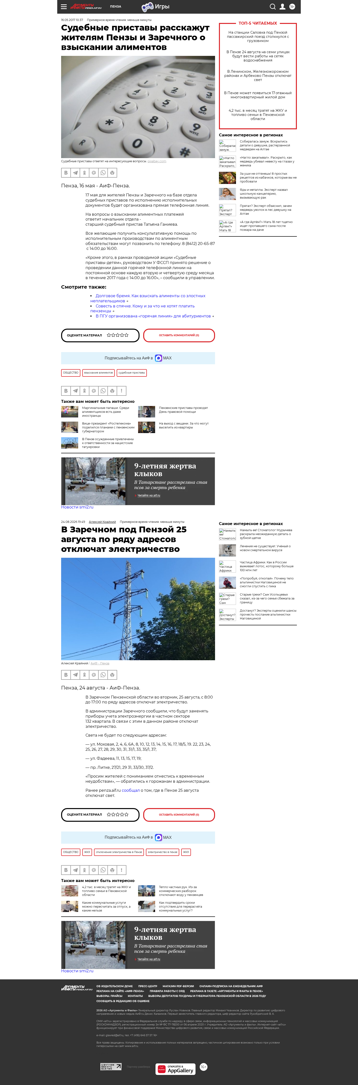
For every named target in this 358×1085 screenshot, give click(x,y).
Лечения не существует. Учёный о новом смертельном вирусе (265, 548)
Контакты (135, 996)
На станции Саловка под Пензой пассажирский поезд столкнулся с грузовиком (258, 36)
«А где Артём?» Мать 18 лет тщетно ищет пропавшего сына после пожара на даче (266, 226)
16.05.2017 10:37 (72, 20)
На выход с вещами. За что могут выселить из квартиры (184, 425)
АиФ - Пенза (100, 663)
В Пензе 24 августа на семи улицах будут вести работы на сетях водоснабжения (258, 56)
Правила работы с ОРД (167, 991)
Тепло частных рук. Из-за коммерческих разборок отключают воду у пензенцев (181, 891)
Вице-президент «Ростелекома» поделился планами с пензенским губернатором (108, 427)
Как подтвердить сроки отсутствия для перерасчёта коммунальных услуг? (180, 906)
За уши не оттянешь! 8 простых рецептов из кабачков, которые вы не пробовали (268, 177)
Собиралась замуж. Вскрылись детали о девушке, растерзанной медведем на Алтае (265, 145)
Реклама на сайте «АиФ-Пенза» (120, 991)
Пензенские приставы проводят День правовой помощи (183, 410)
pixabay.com (157, 161)
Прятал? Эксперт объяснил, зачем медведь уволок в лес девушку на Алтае (266, 209)
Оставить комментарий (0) (179, 335)
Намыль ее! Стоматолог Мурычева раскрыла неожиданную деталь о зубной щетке (266, 534)
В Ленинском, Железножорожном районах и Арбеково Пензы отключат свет (258, 76)
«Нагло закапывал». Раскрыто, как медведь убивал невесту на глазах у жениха (267, 161)
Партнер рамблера (138, 1066)
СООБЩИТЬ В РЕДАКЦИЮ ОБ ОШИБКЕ (123, 1001)
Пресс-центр (147, 986)
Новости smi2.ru (77, 507)
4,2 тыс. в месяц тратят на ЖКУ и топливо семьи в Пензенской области (258, 115)
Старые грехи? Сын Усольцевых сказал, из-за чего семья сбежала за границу (267, 598)
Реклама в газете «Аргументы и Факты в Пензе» (226, 991)
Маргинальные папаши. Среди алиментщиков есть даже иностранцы (105, 411)
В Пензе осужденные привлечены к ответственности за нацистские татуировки (108, 443)
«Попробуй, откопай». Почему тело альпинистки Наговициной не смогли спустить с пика (267, 582)
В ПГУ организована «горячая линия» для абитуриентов (153, 316)
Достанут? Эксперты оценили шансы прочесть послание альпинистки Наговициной (268, 614)
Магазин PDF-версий (178, 986)
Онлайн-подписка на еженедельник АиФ (231, 986)
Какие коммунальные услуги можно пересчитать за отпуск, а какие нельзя (106, 906)
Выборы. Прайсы (109, 996)
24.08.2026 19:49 (73, 522)
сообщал (131, 790)
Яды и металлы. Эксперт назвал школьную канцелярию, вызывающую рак (264, 193)
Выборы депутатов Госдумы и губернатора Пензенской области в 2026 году (207, 996)
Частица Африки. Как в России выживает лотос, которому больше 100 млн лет (266, 566)
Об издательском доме (114, 986)
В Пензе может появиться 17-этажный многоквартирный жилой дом (258, 95)
